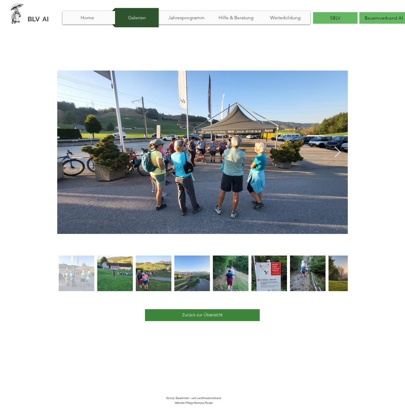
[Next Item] (337, 152)
